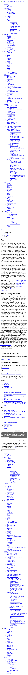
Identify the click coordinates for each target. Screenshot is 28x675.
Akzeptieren (3, 345)
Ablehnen (8, 345)
